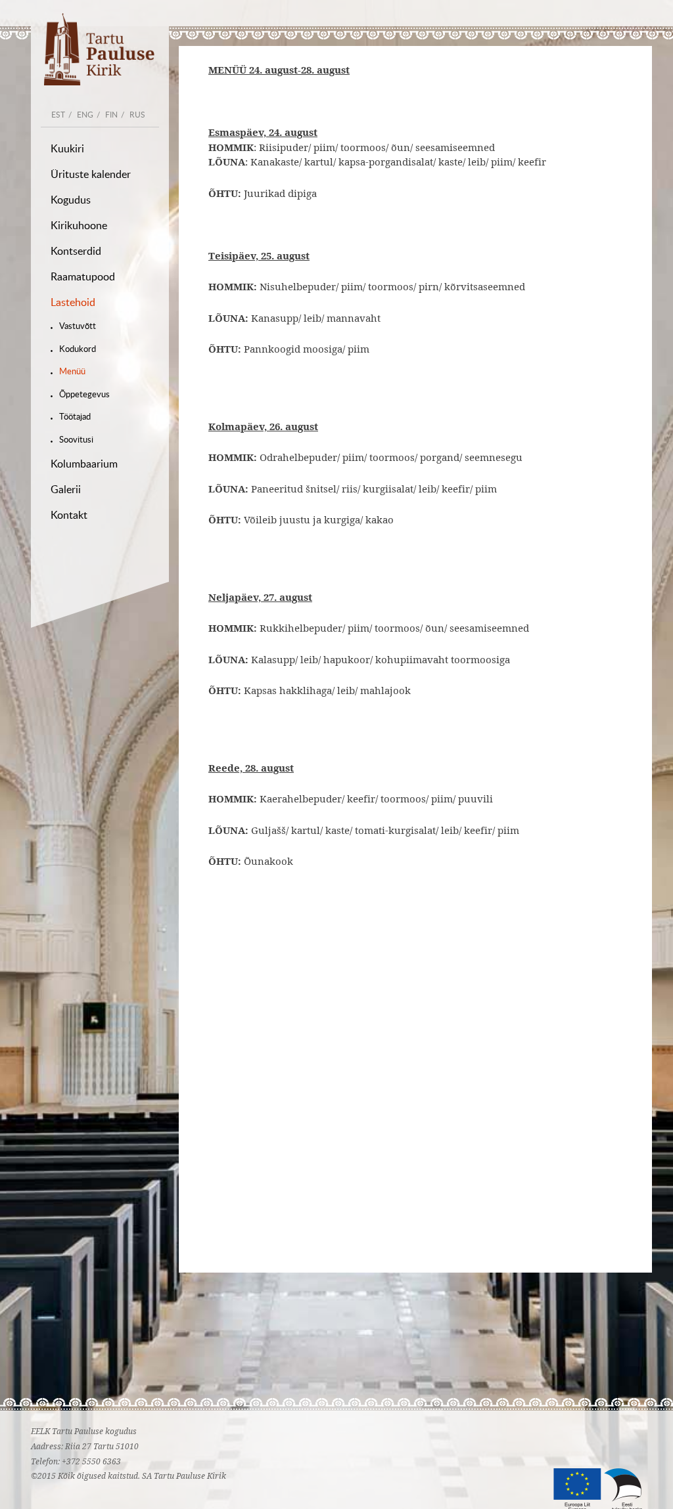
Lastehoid (73, 302)
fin (111, 114)
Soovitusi (76, 439)
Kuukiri (67, 148)
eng (85, 114)
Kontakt (69, 515)
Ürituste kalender (91, 174)
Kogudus (71, 199)
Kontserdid (76, 251)
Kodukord (77, 349)
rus (137, 114)
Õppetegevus (84, 394)
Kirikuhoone (79, 225)
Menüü (72, 371)
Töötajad (75, 416)
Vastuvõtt (77, 326)
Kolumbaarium (84, 463)
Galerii (66, 489)
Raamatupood (83, 276)
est (58, 114)
